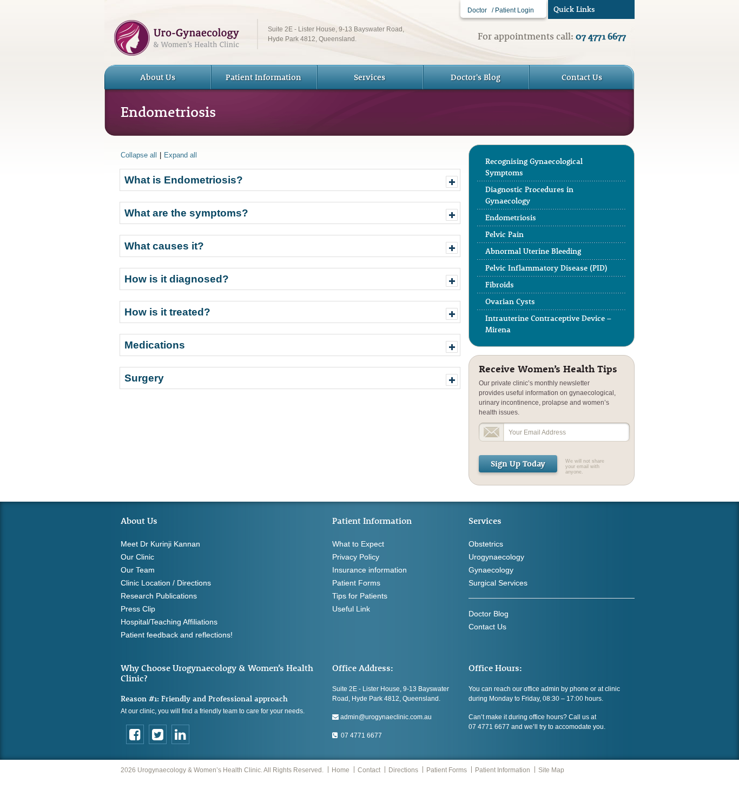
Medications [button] (154, 345)
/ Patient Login (513, 10)
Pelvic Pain (504, 234)
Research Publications (159, 595)
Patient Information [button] (263, 77)
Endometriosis (510, 217)
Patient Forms (356, 583)
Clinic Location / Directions (166, 583)
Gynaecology (491, 570)
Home (340, 770)
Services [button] (369, 77)
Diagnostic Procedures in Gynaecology (529, 195)
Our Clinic (137, 557)
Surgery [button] (144, 378)
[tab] (290, 180)
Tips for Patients (359, 595)
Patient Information (502, 770)
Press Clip (138, 608)
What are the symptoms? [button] (186, 213)
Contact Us (582, 77)
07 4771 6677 (360, 735)
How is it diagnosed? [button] (176, 279)
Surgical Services (498, 583)
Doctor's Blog (475, 77)
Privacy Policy (355, 557)
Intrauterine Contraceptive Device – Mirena (548, 323)
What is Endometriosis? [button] (183, 180)
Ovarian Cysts (510, 301)
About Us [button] (157, 77)
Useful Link (351, 608)
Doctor (477, 10)
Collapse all (139, 155)
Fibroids (499, 285)
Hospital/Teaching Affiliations (169, 621)
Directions (403, 770)
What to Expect (358, 544)
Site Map (551, 770)
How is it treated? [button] (167, 312)
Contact (369, 770)
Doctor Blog (489, 613)
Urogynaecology (496, 557)
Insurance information (369, 570)
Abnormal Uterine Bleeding (533, 251)
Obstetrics (486, 544)
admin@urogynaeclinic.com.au (385, 717)
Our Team (138, 570)
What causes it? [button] (164, 246)
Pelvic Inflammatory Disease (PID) (546, 268)
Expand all (180, 155)
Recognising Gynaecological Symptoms (534, 167)
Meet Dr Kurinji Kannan (160, 544)
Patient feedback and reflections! (177, 634)
